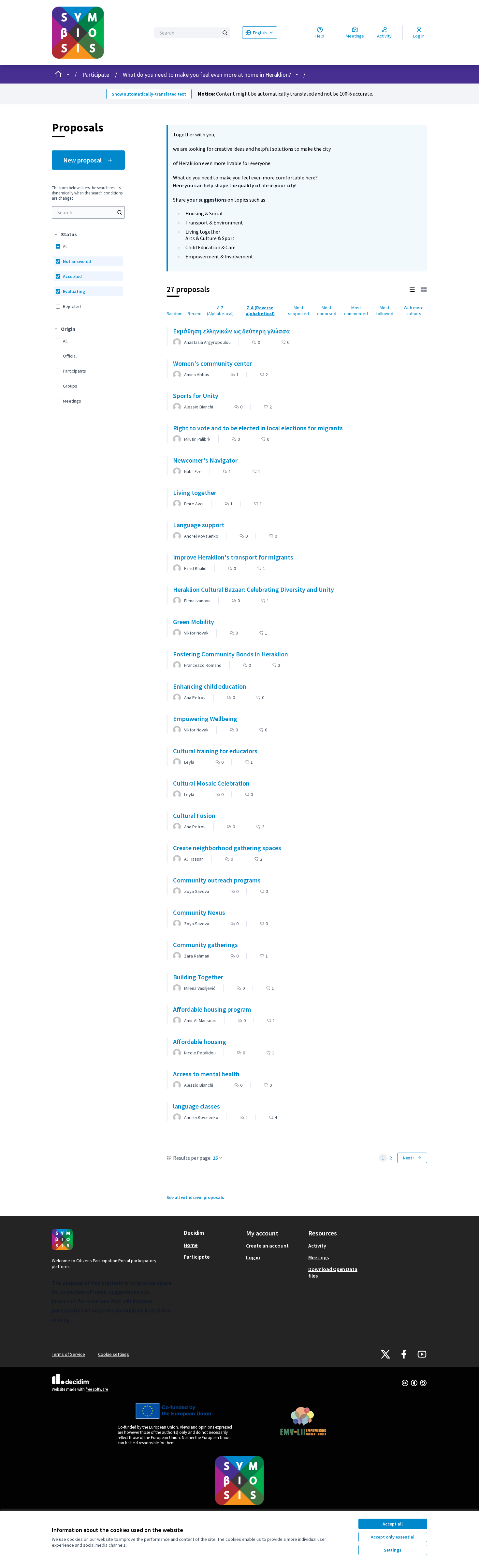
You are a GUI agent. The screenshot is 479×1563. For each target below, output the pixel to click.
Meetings (318, 1257)
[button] (65, 234)
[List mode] (412, 289)
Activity (317, 1245)
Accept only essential (392, 1537)
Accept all (393, 1524)
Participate (95, 74)
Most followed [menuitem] (384, 310)
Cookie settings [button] (113, 1354)
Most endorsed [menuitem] (326, 310)
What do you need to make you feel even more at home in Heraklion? (207, 74)
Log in (253, 1257)
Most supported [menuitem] (298, 310)
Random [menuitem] (174, 313)
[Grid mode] (424, 289)
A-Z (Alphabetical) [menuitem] (220, 310)
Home (190, 1245)
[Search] (224, 32)
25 (215, 1158)
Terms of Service (68, 1354)
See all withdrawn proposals (195, 1197)
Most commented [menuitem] (356, 310)
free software (97, 1389)
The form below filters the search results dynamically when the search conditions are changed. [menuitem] (87, 193)
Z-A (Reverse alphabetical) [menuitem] (260, 310)
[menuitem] (88, 212)
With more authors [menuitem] (414, 310)
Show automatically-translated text (149, 94)
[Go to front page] (97, 33)
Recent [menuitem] (195, 313)
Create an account (267, 1245)
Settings (392, 1550)
